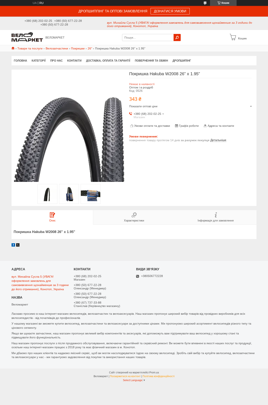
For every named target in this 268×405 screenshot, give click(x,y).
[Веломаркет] (27, 37)
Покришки (78, 48)
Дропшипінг (182, 60)
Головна (20, 60)
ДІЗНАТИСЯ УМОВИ (170, 11)
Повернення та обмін (151, 60)
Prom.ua (154, 372)
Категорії (39, 60)
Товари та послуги (30, 48)
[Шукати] (177, 37)
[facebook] (13, 245)
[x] (17, 245)
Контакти (74, 60)
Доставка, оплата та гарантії (108, 60)
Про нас (56, 60)
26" (90, 48)
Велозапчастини (57, 48)
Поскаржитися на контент (125, 376)
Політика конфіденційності (159, 376)
